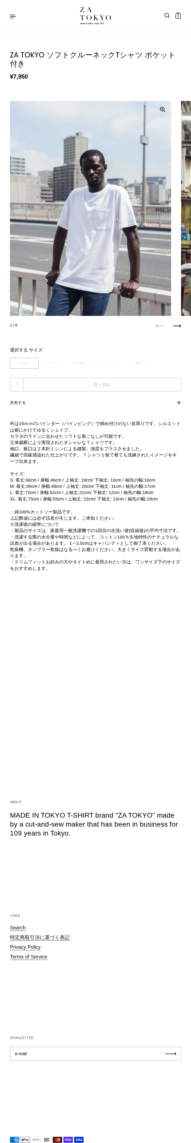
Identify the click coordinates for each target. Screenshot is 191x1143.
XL (138, 363)
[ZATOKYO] (95, 15)
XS (24, 363)
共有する (18, 402)
